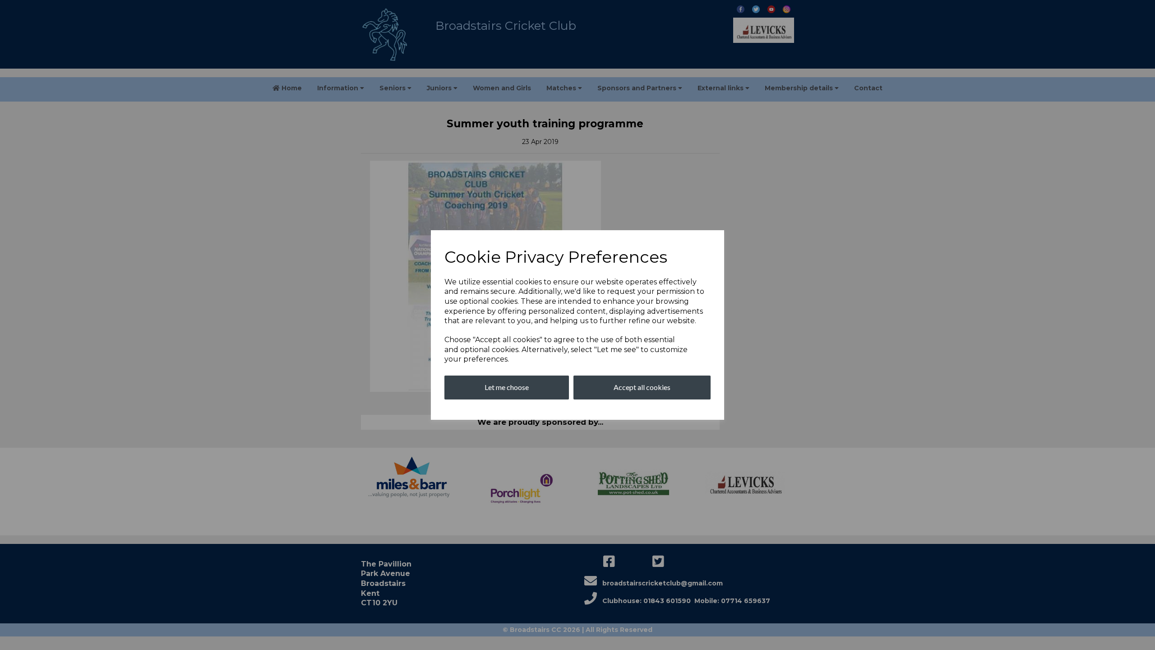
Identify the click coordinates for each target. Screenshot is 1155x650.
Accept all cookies (642, 387)
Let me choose (507, 387)
